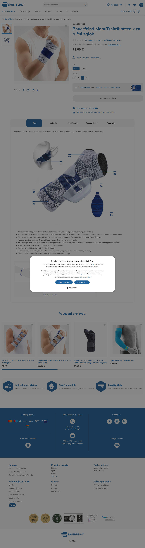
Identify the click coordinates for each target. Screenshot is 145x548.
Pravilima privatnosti (87, 275)
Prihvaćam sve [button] (64, 282)
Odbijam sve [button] (81, 282)
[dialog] (72, 274)
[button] (72, 288)
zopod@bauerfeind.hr (84, 277)
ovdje (93, 264)
